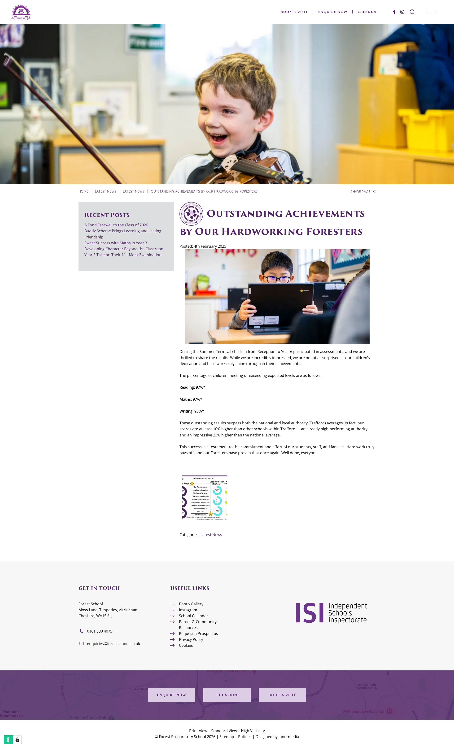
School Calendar (193, 615)
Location (227, 695)
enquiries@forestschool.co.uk (113, 643)
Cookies (186, 645)
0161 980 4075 (99, 631)
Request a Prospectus (198, 633)
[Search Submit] (412, 11)
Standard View (224, 730)
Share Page (360, 192)
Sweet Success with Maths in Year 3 (115, 243)
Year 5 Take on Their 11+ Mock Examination (123, 254)
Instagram (188, 609)
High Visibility (253, 730)
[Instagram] (402, 12)
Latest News (211, 534)
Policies (245, 736)
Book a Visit (294, 12)
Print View (198, 730)
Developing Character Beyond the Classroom (124, 248)
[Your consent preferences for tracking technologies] (17, 739)
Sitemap (226, 736)
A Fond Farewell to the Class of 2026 (116, 225)
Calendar (368, 12)
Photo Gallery (191, 604)
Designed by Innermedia (277, 736)
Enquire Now (332, 12)
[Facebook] (394, 12)
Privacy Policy (191, 639)
